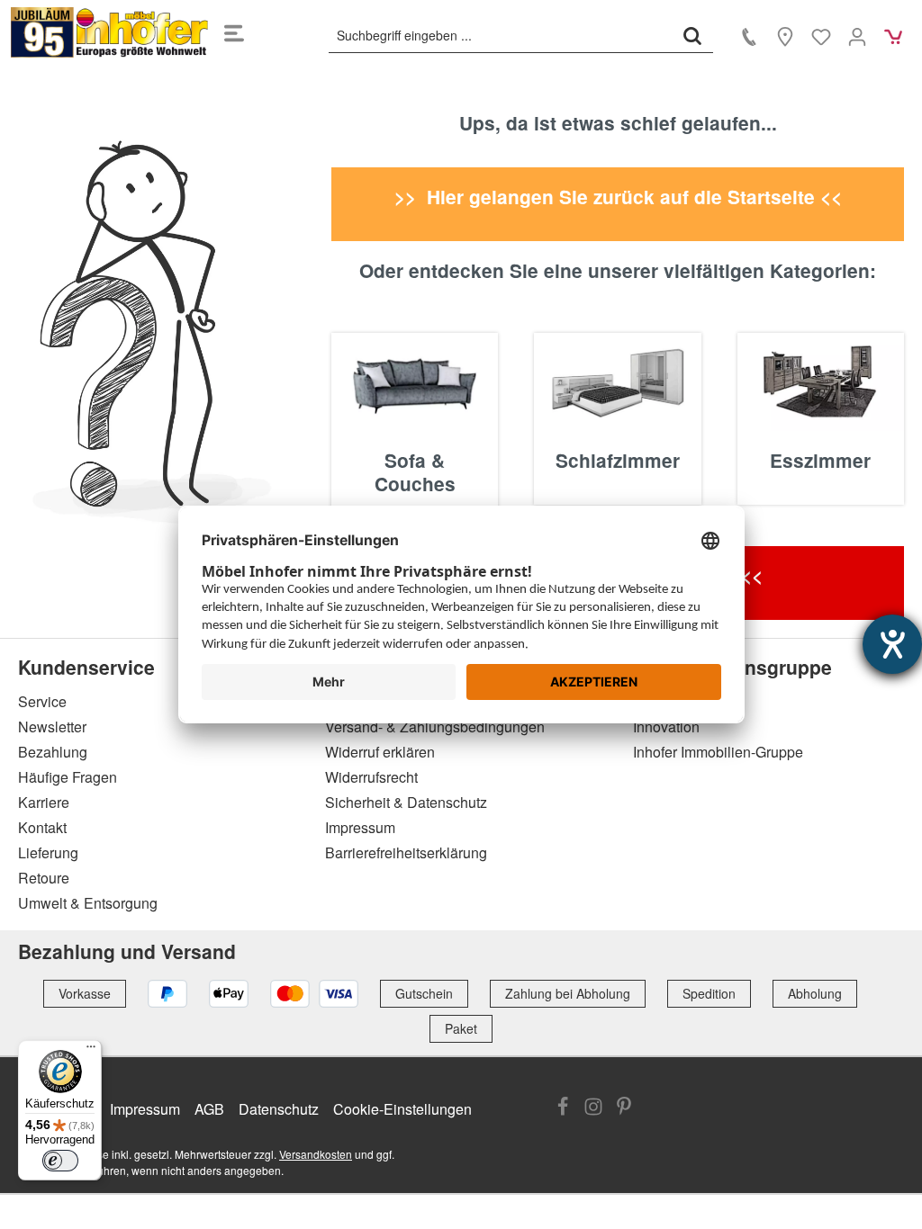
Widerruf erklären (380, 751)
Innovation (666, 726)
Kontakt (42, 827)
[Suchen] (692, 35)
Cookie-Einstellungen (402, 1109)
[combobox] (501, 35)
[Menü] (234, 32)
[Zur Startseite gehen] (110, 32)
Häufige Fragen (67, 777)
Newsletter (52, 726)
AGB (209, 1109)
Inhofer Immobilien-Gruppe (718, 751)
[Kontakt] (749, 36)
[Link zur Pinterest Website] (624, 1108)
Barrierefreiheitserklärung (406, 852)
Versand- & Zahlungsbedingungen (435, 726)
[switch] (60, 1160)
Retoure (43, 877)
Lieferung (48, 852)
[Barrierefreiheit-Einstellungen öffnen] (892, 644)
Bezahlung (52, 751)
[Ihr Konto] (857, 36)
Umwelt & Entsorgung (88, 903)
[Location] (785, 36)
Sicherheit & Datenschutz (406, 802)
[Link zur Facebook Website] (563, 1108)
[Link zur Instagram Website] (593, 1108)
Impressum (360, 827)
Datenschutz (279, 1109)
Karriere (43, 802)
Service (42, 701)
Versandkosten (315, 1154)
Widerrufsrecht (371, 777)
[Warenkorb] (893, 36)
